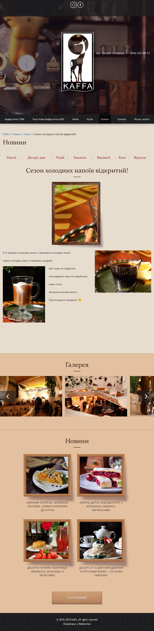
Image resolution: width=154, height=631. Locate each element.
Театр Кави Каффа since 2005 (48, 119)
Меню (75, 119)
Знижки (79, 158)
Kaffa (6, 134)
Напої (27, 134)
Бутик (90, 119)
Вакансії (103, 158)
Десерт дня (36, 158)
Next (146, 396)
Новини (105, 119)
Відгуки (140, 158)
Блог (122, 158)
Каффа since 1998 (14, 119)
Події (60, 158)
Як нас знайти (141, 119)
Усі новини (77, 598)
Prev (7, 396)
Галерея (121, 119)
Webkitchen (85, 624)
